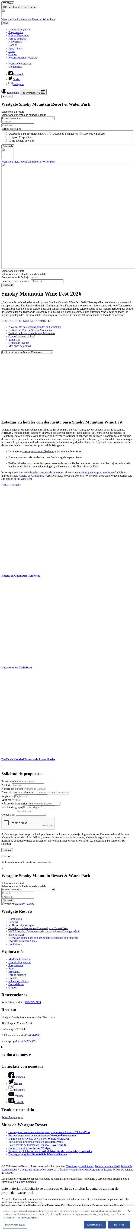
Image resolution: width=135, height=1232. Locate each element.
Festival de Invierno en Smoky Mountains (31, 333)
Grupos (12, 54)
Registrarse (13, 92)
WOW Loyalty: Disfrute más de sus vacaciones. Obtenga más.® (44, 931)
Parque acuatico (17, 38)
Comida (12, 44)
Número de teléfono (12, 788)
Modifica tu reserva (19, 959)
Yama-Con (14, 339)
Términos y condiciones (80, 1166)
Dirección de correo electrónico (18, 792)
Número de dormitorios (14, 803)
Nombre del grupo (11, 807)
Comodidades (16, 984)
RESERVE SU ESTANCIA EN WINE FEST (27, 320)
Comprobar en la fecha (14, 277)
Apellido (6, 785)
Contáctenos (15, 66)
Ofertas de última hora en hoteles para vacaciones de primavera (43, 937)
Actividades (15, 41)
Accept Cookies (94, 1224)
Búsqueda (8, 285)
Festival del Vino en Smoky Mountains (30, 330)
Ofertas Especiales (18, 35)
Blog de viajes (16, 934)
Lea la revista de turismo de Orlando (37, 1144)
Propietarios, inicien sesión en (50, 1151)
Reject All (119, 1224)
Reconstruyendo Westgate (22, 57)
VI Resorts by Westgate (21, 925)
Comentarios (8, 814)
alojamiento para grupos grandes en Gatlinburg (100, 472)
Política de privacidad (107, 1166)
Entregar (7, 850)
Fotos (11, 51)
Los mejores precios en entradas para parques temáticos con (49, 1132)
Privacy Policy (29, 1217)
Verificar (6, 799)
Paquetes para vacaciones (22, 940)
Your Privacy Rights (15, 1224)
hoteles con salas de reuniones (46, 472)
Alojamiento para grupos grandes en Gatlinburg (34, 326)
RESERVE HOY (11, 484)
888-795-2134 (33, 1002)
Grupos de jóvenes (18, 342)
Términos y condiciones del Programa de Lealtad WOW (89, 1169)
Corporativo (15, 918)
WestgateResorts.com (20, 63)
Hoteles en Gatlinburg (30, 475)
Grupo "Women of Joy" (21, 336)
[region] (67, 1219)
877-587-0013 (28, 1041)
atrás (5, 23)
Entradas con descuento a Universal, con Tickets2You (38, 928)
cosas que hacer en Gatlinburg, (39, 451)
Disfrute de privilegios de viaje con (38, 1138)
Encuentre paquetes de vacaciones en (42, 1135)
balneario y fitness (18, 981)
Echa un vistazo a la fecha (15, 281)
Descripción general (19, 29)
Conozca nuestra (30, 1148)
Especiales (14, 971)
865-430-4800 (32, 1035)
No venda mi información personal (37, 1169)
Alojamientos (15, 32)
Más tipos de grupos (19, 345)
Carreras (13, 921)
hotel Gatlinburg (43, 314)
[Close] (129, 1211)
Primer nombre (9, 781)
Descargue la (37, 1154)
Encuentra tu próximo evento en (35, 1141)
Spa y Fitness (15, 48)
